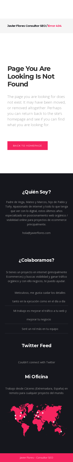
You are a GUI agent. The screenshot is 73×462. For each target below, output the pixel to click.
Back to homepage (27, 145)
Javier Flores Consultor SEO (26, 26)
